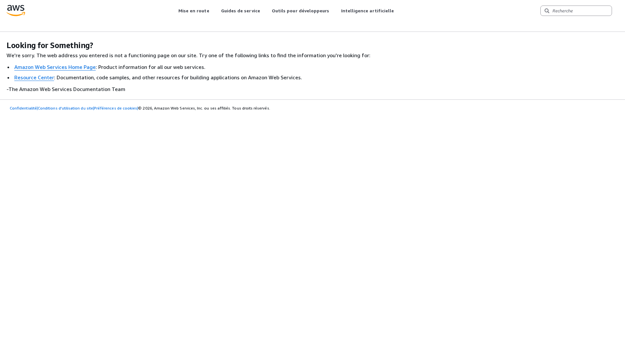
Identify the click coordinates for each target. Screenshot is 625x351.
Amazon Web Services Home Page (55, 67)
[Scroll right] (399, 11)
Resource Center (34, 77)
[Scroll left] (173, 11)
